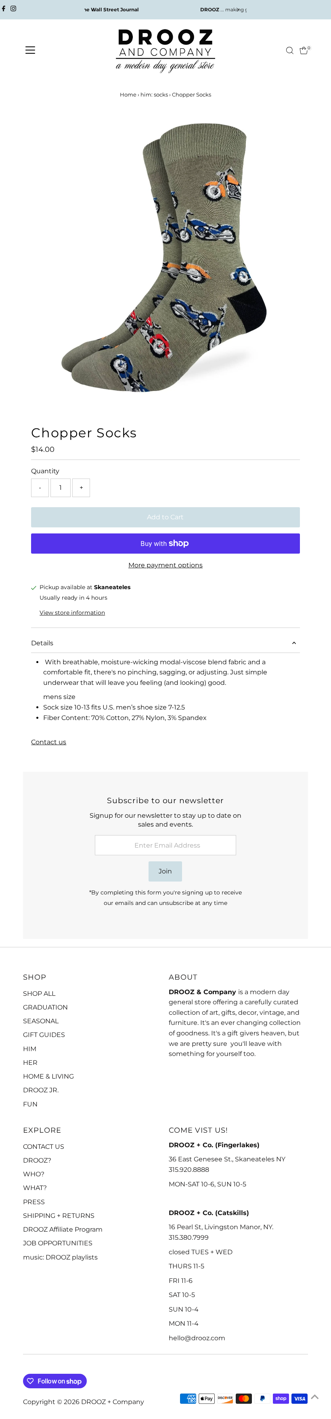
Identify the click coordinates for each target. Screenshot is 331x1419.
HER (30, 1062)
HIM (29, 1049)
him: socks (154, 94)
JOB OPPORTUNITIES (57, 1243)
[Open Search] (289, 50)
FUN (30, 1104)
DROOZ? (37, 1160)
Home (128, 94)
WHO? (33, 1174)
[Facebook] (3, 9)
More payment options (165, 565)
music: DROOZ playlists (60, 1257)
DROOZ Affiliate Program (63, 1229)
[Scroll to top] (315, 1397)
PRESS (34, 1202)
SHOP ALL (39, 993)
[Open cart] (304, 50)
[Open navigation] (30, 50)
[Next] (237, 10)
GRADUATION (45, 1007)
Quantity (45, 471)
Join (165, 871)
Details (42, 643)
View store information (72, 612)
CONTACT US (43, 1146)
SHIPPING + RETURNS (58, 1216)
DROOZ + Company (112, 1402)
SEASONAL (41, 1021)
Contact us (48, 742)
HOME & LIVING (48, 1076)
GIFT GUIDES (44, 1035)
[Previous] (93, 10)
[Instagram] (13, 9)
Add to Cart (165, 517)
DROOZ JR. (41, 1090)
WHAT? (35, 1188)
